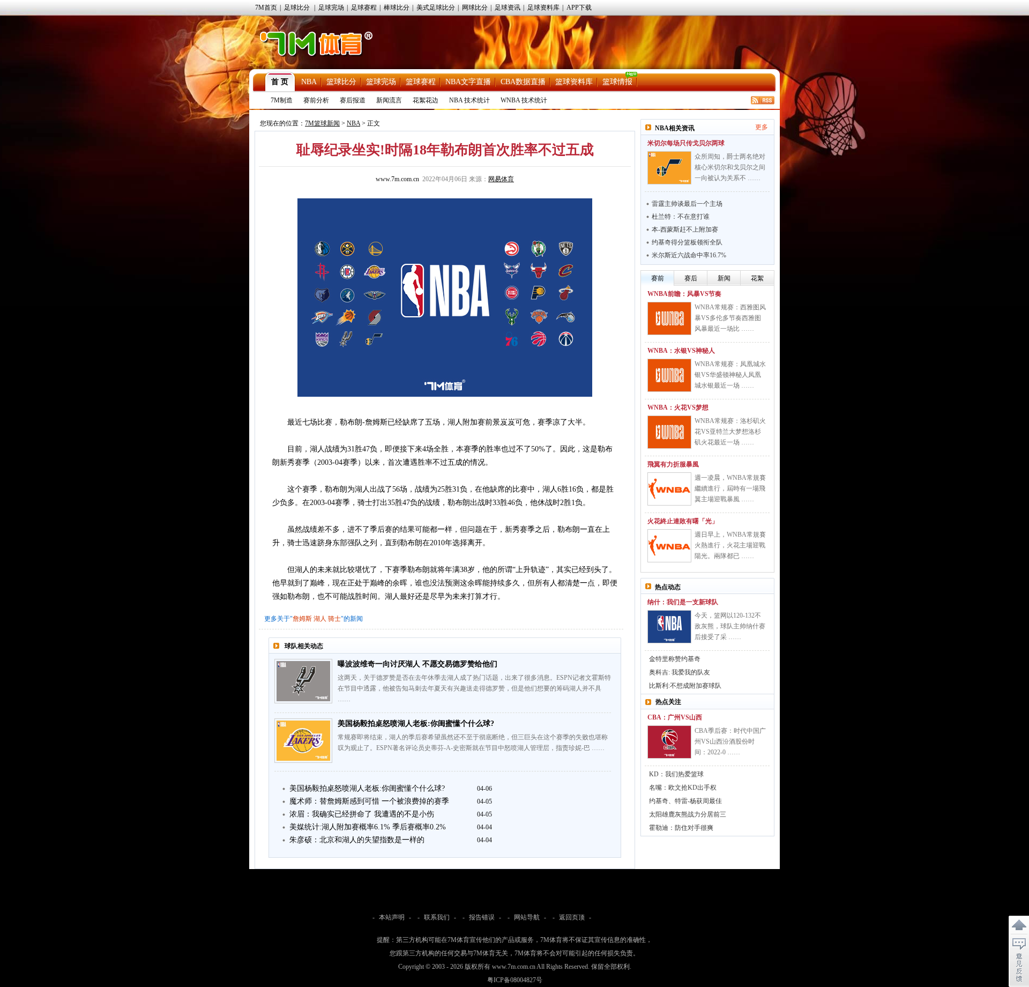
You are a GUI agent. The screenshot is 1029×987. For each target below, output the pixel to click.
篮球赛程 (421, 82)
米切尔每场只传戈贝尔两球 (686, 143)
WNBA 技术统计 (524, 100)
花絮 (757, 278)
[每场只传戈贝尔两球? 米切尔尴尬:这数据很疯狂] (669, 167)
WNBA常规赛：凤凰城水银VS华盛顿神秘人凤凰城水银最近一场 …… (730, 374)
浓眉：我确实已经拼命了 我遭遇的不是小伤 (361, 814)
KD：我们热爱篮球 (676, 774)
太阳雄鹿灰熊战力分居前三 (687, 814)
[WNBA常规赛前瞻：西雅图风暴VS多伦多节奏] (669, 318)
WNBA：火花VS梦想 (678, 407)
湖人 (320, 618)
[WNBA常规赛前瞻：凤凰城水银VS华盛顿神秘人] (669, 375)
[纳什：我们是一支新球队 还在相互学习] (669, 626)
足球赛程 (364, 7)
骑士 (334, 618)
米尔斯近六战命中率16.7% (689, 255)
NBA (309, 82)
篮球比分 (341, 82)
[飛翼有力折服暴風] (669, 489)
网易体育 (501, 179)
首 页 (279, 82)
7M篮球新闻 (322, 123)
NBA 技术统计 (469, 100)
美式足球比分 (435, 7)
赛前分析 (316, 100)
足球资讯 (507, 7)
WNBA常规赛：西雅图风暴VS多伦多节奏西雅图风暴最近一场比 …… (730, 317)
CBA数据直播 (523, 82)
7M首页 (266, 7)
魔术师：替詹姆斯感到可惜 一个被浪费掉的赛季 (369, 801)
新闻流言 (389, 100)
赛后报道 (353, 100)
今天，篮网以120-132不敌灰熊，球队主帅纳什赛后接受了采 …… (730, 626)
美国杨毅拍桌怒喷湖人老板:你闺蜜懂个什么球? (416, 723)
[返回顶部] (1019, 925)
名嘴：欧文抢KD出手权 (683, 787)
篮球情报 (617, 82)
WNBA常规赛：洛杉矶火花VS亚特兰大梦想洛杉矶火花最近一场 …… (730, 431)
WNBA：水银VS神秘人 (681, 350)
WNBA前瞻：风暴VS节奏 (684, 294)
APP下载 (579, 7)
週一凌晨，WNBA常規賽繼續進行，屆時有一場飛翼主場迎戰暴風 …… (730, 488)
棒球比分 (396, 7)
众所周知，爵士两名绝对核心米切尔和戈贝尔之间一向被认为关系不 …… (730, 167)
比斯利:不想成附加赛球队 (685, 685)
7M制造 (282, 100)
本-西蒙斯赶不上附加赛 (685, 229)
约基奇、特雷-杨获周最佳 (685, 801)
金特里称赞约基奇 (674, 659)
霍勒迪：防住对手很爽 (681, 828)
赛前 (657, 278)
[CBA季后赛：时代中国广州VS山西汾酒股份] (669, 742)
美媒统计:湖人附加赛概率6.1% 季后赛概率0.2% (367, 827)
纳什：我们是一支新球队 (682, 602)
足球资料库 (543, 7)
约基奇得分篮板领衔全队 (687, 242)
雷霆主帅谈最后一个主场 (687, 203)
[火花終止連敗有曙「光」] (669, 545)
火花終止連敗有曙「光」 (682, 521)
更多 (761, 127)
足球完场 (331, 7)
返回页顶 (572, 917)
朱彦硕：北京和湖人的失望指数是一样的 (356, 840)
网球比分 (475, 7)
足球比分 (297, 7)
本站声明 (392, 917)
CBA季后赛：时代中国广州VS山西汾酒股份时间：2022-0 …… (730, 741)
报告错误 (482, 917)
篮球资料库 (574, 82)
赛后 (690, 278)
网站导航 (527, 917)
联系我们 (437, 917)
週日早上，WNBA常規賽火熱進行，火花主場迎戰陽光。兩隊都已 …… (730, 545)
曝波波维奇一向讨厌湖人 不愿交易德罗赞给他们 (417, 664)
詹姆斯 (302, 618)
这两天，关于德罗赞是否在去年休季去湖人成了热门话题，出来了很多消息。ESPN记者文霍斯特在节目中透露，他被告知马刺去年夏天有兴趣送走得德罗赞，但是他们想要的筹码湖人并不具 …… (474, 688)
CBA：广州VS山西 (674, 717)
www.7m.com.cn (397, 179)
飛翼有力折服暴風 (673, 464)
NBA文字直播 (468, 82)
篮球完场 (381, 82)
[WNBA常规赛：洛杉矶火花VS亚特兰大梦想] (669, 432)
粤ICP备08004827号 (514, 980)
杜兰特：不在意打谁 (681, 216)
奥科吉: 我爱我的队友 (679, 672)
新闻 (724, 278)
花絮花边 (425, 100)
